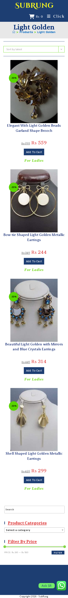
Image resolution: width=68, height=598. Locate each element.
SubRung (34, 5)
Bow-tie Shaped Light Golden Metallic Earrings (34, 237)
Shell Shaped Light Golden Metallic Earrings (33, 456)
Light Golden (46, 32)
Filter (58, 553)
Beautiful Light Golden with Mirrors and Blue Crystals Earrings (34, 346)
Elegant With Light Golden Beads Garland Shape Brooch (34, 128)
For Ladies (34, 160)
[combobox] (34, 530)
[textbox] (34, 530)
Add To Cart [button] (34, 152)
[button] (34, 64)
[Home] (13, 32)
